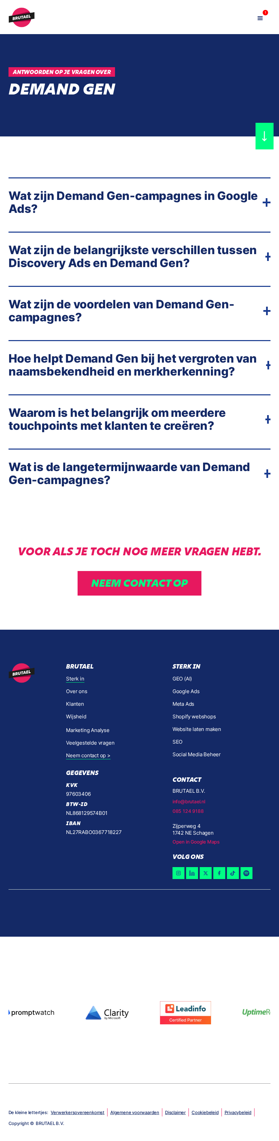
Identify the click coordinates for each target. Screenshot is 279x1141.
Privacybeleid (238, 1112)
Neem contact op (139, 583)
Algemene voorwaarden (134, 1112)
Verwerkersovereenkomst (77, 1112)
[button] (260, 17)
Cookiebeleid (205, 1112)
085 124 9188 (188, 811)
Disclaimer (175, 1112)
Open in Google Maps (196, 842)
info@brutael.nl (189, 801)
